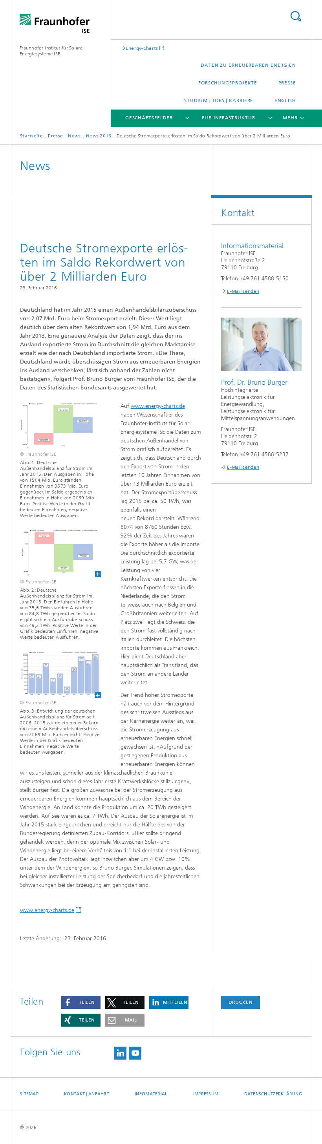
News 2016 (99, 136)
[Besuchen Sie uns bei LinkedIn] (120, 1053)
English (285, 100)
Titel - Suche (295, 16)
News (74, 136)
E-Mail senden (243, 291)
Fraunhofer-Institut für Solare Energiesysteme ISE (51, 51)
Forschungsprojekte (227, 83)
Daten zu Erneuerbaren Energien (248, 65)
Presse (287, 83)
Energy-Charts (142, 48)
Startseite (31, 136)
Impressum (205, 1093)
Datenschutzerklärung (273, 1093)
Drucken (241, 1002)
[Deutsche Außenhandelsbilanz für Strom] (55, 552)
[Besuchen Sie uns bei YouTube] (135, 1053)
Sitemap (29, 1093)
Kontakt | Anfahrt (86, 1093)
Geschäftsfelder (149, 118)
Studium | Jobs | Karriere (219, 100)
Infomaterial (151, 1093)
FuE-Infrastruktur (228, 118)
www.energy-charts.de (158, 406)
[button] (81, 1002)
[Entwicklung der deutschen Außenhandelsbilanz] (55, 674)
